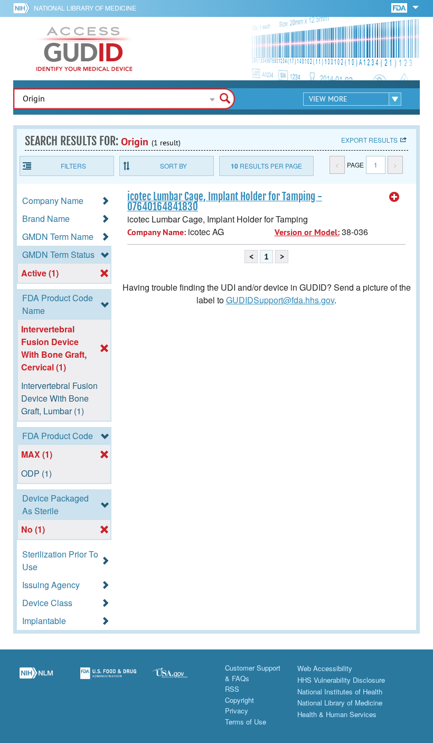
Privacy (236, 710)
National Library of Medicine (85, 7)
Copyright (239, 700)
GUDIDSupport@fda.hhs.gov (280, 300)
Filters (73, 165)
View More (328, 99)
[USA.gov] (180, 679)
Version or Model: (307, 232)
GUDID (84, 48)
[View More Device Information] (394, 197)
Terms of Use (245, 722)
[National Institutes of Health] (23, 8)
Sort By (173, 165)
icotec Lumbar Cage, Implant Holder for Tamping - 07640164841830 (224, 201)
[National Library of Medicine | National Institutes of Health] (36, 679)
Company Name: (156, 232)
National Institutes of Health (339, 691)
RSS (232, 689)
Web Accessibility (324, 668)
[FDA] (400, 7)
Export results (369, 139)
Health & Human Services (336, 714)
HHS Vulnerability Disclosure (341, 680)
